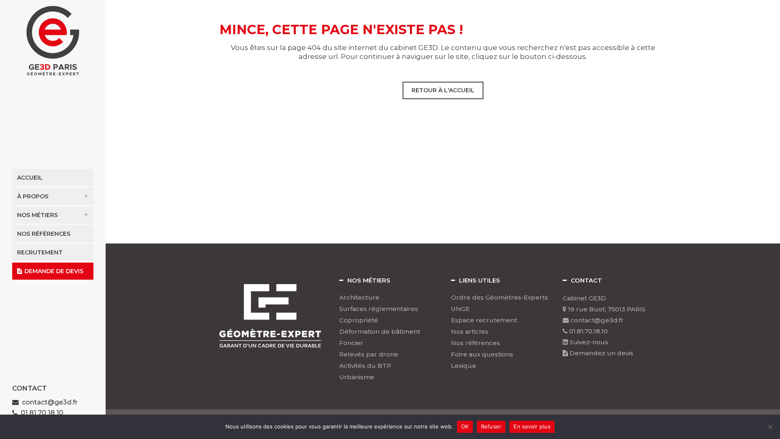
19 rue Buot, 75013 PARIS (606, 309)
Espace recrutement (484, 320)
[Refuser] (770, 427)
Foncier (351, 343)
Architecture (359, 297)
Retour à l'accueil (443, 90)
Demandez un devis (600, 353)
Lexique (463, 365)
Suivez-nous (588, 342)
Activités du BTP (365, 365)
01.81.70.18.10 (588, 331)
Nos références (475, 343)
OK (465, 426)
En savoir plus (532, 426)
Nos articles (469, 331)
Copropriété (358, 320)
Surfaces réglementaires (378, 309)
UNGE (460, 309)
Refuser (491, 426)
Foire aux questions (482, 354)
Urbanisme (356, 377)
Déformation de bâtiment (379, 331)
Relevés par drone (368, 354)
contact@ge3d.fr (50, 402)
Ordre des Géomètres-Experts (499, 297)
